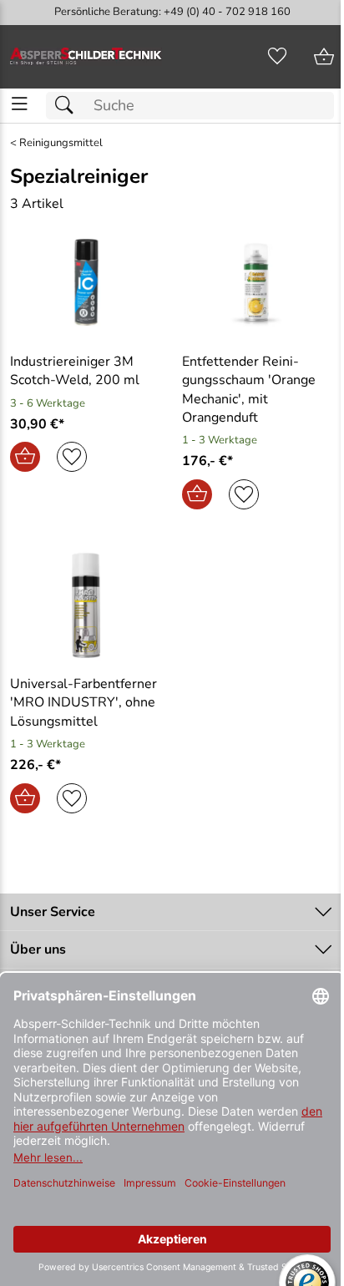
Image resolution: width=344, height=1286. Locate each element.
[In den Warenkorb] (25, 457)
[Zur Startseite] (86, 57)
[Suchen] (68, 105)
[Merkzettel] (277, 57)
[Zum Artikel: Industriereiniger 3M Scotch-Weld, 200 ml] (86, 282)
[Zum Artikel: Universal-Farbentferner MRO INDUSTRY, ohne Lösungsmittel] (86, 605)
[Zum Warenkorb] (324, 57)
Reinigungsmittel (61, 143)
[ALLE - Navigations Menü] (19, 104)
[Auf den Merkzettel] (72, 457)
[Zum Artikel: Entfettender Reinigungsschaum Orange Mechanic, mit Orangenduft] (258, 282)
